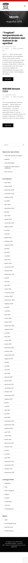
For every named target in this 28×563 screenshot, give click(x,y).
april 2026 (7, 182)
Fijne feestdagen (10, 163)
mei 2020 (7, 311)
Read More (8, 79)
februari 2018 (8, 377)
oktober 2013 (8, 469)
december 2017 (9, 384)
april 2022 (7, 259)
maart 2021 (8, 289)
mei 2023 (7, 234)
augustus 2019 (9, 329)
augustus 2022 (9, 245)
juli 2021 (7, 278)
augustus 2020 (9, 304)
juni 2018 (7, 366)
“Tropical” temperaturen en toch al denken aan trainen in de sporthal (14, 38)
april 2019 (7, 337)
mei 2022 (7, 256)
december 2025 (9, 190)
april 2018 (7, 373)
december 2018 (9, 348)
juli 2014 (7, 450)
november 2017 (9, 388)
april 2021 (7, 285)
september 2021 (9, 274)
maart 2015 (8, 436)
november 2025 (9, 193)
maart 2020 (8, 318)
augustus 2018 (9, 359)
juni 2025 (7, 201)
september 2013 (9, 472)
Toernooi (7, 505)
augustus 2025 (9, 197)
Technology (8, 501)
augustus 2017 (9, 399)
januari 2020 (8, 322)
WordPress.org (9, 531)
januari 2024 (8, 219)
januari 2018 (8, 381)
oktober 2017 (8, 392)
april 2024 (8, 215)
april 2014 (7, 458)
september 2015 (9, 425)
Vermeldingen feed (10, 523)
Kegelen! (7, 159)
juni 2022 (7, 252)
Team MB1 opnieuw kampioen (13, 155)
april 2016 (7, 417)
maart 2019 (8, 340)
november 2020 (9, 293)
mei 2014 (7, 454)
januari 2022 (8, 263)
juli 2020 (7, 307)
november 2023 (9, 223)
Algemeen (8, 483)
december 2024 (9, 208)
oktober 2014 (8, 447)
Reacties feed (9, 527)
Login (6, 520)
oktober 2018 (8, 351)
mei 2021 (7, 282)
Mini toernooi (8, 172)
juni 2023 (7, 230)
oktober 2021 (8, 271)
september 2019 (9, 326)
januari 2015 (8, 439)
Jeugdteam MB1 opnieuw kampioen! (12, 167)
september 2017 (9, 395)
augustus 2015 (9, 428)
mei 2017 (7, 406)
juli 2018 (7, 362)
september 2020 (10, 300)
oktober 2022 (9, 241)
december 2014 (9, 443)
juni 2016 (7, 414)
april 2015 (7, 432)
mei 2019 (7, 333)
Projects (7, 498)
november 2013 (9, 465)
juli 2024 (7, 212)
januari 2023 (8, 237)
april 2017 (7, 410)
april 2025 (7, 204)
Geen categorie (18, 48)
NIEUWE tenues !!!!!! (11, 90)
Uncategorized (9, 509)
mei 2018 (7, 370)
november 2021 (9, 267)
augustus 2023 (9, 226)
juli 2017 (7, 403)
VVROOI (7, 48)
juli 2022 (7, 248)
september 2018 (9, 355)
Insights (7, 494)
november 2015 (9, 421)
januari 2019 (8, 344)
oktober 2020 (9, 296)
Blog (6, 487)
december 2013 (9, 461)
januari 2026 (8, 186)
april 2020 (7, 315)
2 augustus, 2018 (10, 46)
